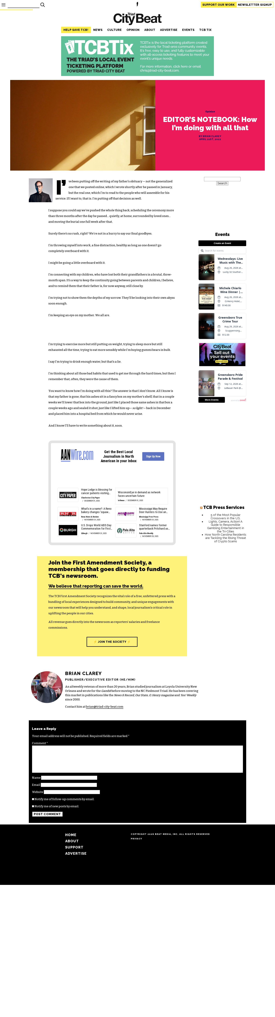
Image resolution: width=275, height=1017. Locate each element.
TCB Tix (205, 29)
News (97, 29)
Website (37, 792)
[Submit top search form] (42, 5)
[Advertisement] (222, 593)
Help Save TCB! (75, 29)
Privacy (136, 839)
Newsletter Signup (255, 4)
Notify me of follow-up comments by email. (64, 799)
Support (218, 4)
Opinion (133, 29)
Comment (40, 743)
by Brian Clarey (210, 136)
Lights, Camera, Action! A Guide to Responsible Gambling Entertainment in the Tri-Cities (225, 526)
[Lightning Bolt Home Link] (137, 5)
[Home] (137, 19)
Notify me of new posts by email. (57, 806)
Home (71, 835)
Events (188, 29)
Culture (114, 29)
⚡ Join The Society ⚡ (112, 641)
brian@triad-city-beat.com (104, 706)
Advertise (168, 29)
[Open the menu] (3, 4)
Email (36, 785)
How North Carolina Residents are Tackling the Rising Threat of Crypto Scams (225, 538)
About (149, 29)
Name (36, 777)
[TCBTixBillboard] (137, 75)
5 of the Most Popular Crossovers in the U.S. (225, 516)
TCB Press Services (223, 507)
